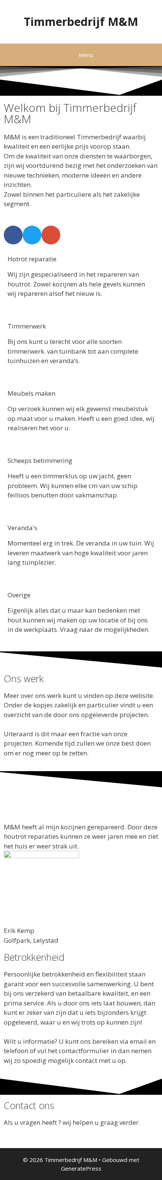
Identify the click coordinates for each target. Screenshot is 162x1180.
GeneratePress (81, 1168)
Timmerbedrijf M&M (81, 21)
